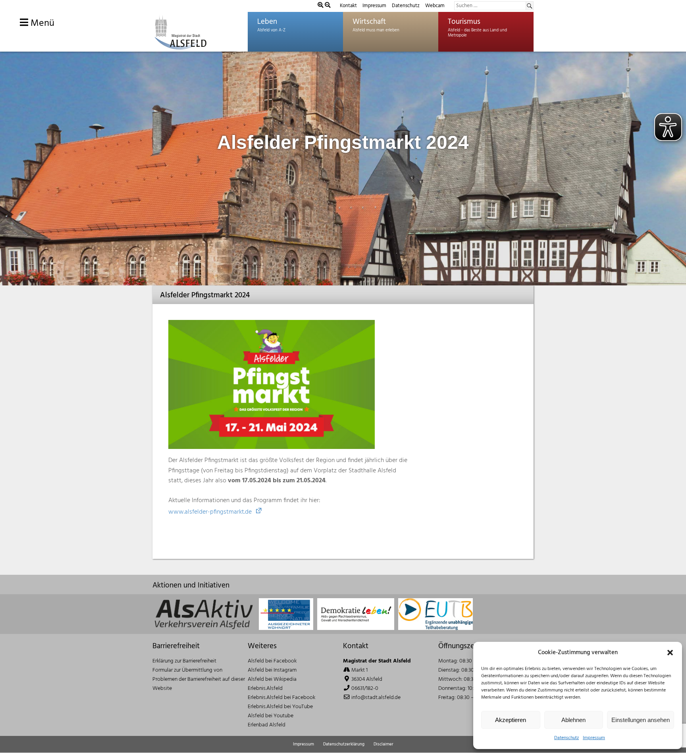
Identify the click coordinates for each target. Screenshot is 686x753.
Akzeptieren (510, 719)
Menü (41, 23)
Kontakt (348, 6)
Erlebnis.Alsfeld (265, 688)
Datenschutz (566, 738)
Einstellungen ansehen (640, 719)
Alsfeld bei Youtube (270, 715)
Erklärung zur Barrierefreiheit (184, 661)
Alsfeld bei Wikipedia (272, 679)
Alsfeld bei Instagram (272, 670)
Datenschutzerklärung (343, 744)
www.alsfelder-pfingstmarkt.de (210, 512)
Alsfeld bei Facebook (272, 661)
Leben (267, 22)
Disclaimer (383, 744)
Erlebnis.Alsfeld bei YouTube (280, 706)
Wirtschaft (369, 22)
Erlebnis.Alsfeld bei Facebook (281, 697)
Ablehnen (573, 719)
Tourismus (464, 22)
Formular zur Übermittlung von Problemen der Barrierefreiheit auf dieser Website (198, 679)
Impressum (594, 738)
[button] (670, 653)
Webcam (435, 6)
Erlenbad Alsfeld (266, 725)
